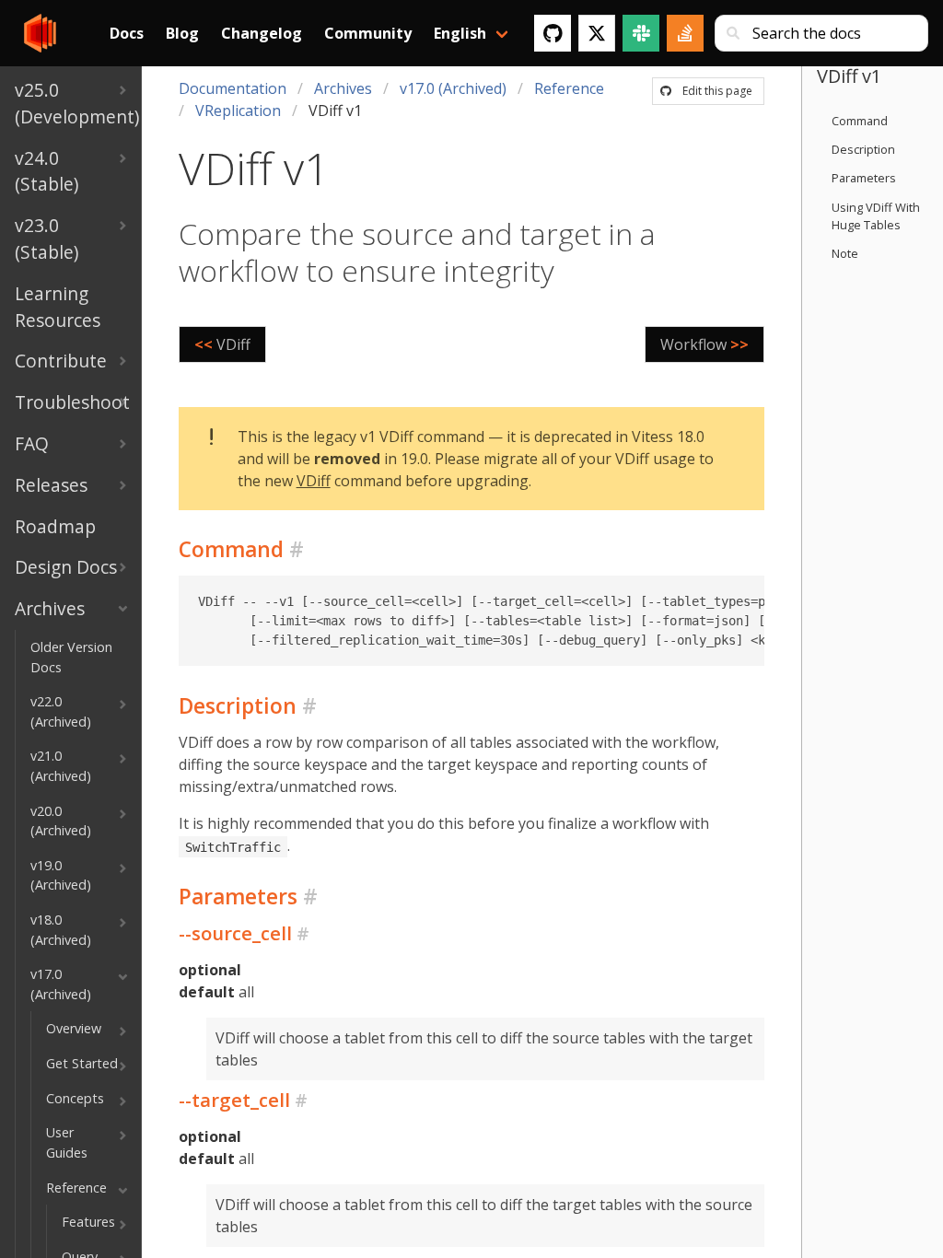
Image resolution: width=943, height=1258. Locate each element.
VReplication (238, 110)
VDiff (314, 481)
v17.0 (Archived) (453, 88)
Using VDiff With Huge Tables (876, 216)
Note (845, 253)
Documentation (232, 88)
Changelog (261, 33)
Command (860, 120)
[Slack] (641, 33)
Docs (127, 33)
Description (863, 149)
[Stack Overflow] (685, 33)
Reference (569, 88)
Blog (182, 33)
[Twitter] (596, 33)
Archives (343, 88)
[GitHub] (552, 33)
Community (368, 33)
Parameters (864, 177)
